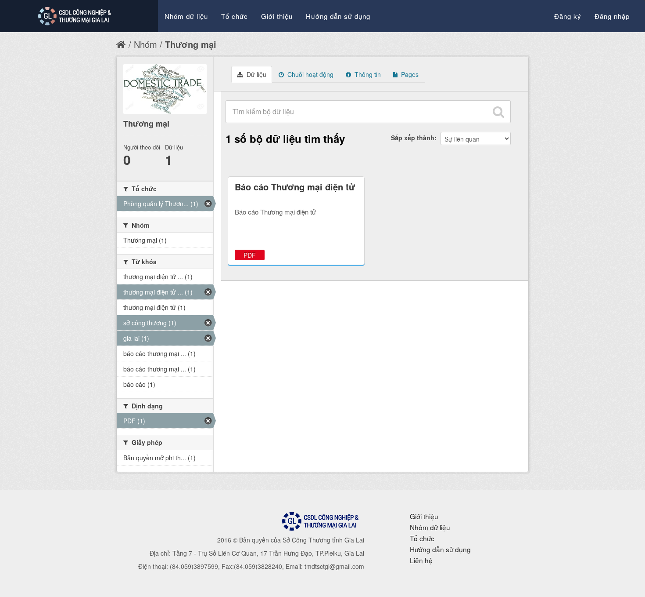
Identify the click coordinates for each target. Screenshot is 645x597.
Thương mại (190, 44)
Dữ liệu (255, 74)
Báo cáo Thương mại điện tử (295, 186)
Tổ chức (234, 16)
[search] (498, 111)
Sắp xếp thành (412, 137)
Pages (409, 74)
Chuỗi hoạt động (309, 74)
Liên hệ (421, 560)
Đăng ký (567, 16)
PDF (250, 255)
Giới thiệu (277, 16)
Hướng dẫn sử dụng (338, 16)
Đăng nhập (612, 16)
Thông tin (367, 74)
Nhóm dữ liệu (186, 16)
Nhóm (145, 44)
